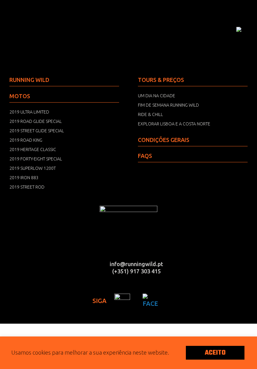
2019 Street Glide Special (36, 130)
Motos (19, 96)
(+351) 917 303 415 (136, 271)
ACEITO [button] (215, 352)
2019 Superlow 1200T (32, 168)
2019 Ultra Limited (29, 111)
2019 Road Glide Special (35, 121)
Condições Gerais (163, 140)
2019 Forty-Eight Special (35, 158)
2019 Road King (25, 140)
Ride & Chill (150, 114)
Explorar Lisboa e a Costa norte (174, 123)
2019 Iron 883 (24, 177)
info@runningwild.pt (136, 264)
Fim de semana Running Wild (168, 105)
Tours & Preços (161, 80)
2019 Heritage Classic (32, 149)
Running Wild (41, 29)
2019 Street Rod (27, 187)
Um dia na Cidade (156, 95)
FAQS (145, 156)
